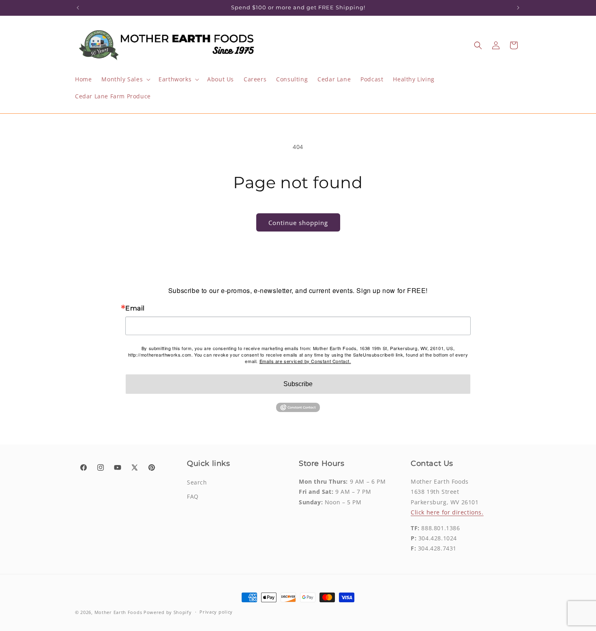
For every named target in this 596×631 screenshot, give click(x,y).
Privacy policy (216, 612)
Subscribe (298, 383)
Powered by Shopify (168, 612)
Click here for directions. (447, 512)
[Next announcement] (518, 7)
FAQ (193, 496)
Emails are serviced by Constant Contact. (305, 361)
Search (197, 482)
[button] (125, 79)
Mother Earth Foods (118, 612)
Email (135, 308)
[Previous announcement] (78, 7)
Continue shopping (298, 223)
